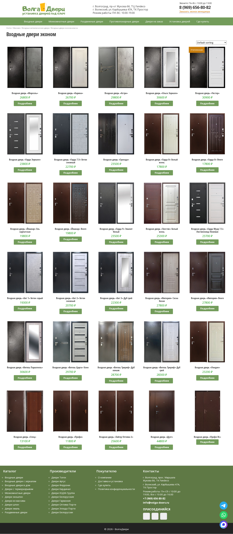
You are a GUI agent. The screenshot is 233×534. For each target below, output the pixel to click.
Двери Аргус (58, 481)
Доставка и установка (110, 481)
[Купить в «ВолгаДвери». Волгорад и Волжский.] (43, 8)
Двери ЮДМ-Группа (63, 493)
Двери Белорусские (62, 496)
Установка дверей (179, 21)
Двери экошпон (14, 496)
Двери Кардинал (61, 489)
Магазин (16, 28)
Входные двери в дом (17, 485)
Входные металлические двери (35, 28)
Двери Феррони (60, 485)
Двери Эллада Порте (63, 508)
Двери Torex (58, 477)
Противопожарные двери (124, 21)
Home (9, 28)
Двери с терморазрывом (19, 489)
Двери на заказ (154, 21)
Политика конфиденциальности (116, 489)
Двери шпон (12, 504)
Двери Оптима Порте (63, 504)
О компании (104, 477)
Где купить (202, 21)
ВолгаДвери (122, 529)
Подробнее (25, 103)
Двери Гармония (61, 500)
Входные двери (33, 21)
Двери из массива (15, 500)
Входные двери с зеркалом (20, 481)
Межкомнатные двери (61, 21)
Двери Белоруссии (62, 512)
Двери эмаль (12, 508)
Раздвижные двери (92, 21)
